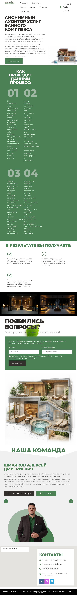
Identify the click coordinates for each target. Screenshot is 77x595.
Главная (24, 3)
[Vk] (41, 581)
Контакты (25, 11)
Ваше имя (13, 347)
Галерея (43, 7)
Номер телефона (48, 347)
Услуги (35, 3)
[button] (3, 304)
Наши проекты (27, 7)
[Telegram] (52, 581)
